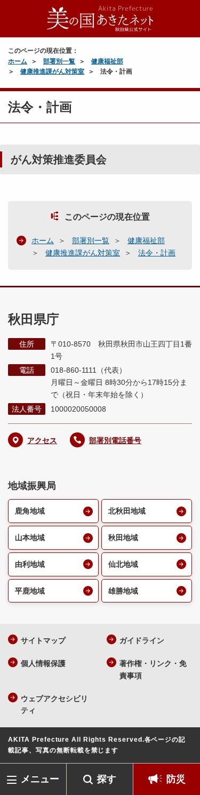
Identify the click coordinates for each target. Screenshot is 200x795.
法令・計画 (156, 252)
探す (106, 779)
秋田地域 (123, 537)
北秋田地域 (127, 511)
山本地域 (30, 537)
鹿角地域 (30, 511)
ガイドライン (141, 640)
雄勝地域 (123, 591)
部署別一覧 (59, 61)
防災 (176, 779)
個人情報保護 (43, 663)
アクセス (42, 440)
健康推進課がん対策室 (52, 71)
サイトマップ (43, 640)
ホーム (17, 61)
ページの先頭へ (181, 747)
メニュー (40, 779)
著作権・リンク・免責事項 (153, 669)
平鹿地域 (30, 591)
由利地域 (30, 564)
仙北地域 (123, 564)
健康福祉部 (107, 61)
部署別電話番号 (115, 440)
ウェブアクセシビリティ (54, 704)
